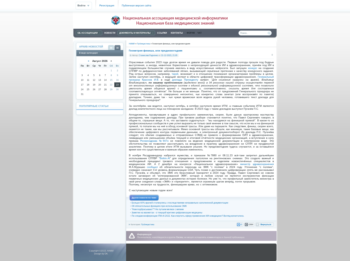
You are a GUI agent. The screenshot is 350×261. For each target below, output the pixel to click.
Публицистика (147, 224)
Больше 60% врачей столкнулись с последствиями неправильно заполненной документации (180, 203)
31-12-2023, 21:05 (169, 55)
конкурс (252, 68)
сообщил (152, 167)
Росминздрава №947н (154, 140)
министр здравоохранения (257, 164)
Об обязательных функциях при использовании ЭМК (159, 206)
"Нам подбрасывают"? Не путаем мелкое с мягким (158, 209)
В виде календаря (117, 47)
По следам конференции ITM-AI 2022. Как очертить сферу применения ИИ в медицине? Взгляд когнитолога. (188, 216)
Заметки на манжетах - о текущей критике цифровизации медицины (167, 212)
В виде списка (111, 47)
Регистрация (106, 5)
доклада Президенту (185, 79)
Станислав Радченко (148, 55)
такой (175, 73)
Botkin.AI (165, 158)
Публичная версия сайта (136, 5)
